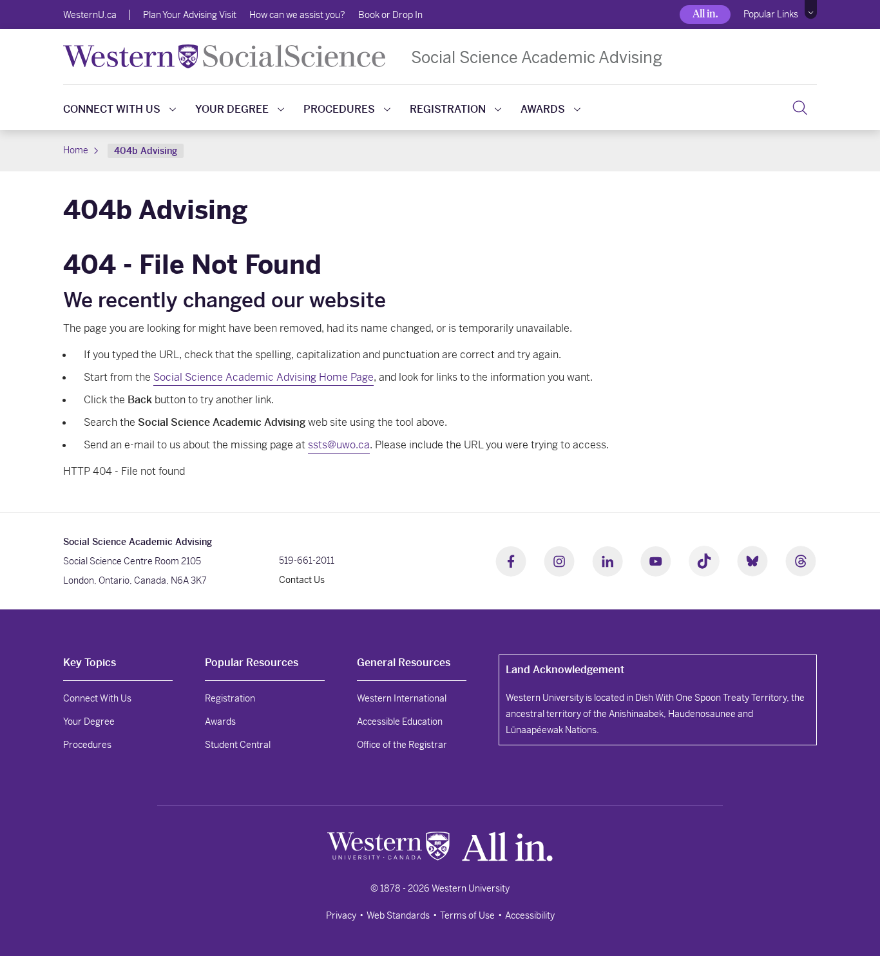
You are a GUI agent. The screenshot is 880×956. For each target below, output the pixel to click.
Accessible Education (400, 721)
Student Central (238, 744)
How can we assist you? (297, 15)
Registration (448, 109)
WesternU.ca (90, 15)
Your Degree (232, 109)
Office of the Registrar (402, 744)
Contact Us (302, 580)
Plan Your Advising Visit (189, 15)
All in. (705, 14)
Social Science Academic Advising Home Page (263, 377)
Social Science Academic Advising (536, 57)
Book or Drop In (390, 15)
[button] (811, 9)
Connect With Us (111, 109)
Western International (401, 698)
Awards (543, 109)
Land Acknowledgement (565, 669)
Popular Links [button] (770, 14)
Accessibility (530, 915)
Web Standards (398, 915)
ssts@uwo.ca (339, 445)
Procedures (339, 109)
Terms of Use (467, 915)
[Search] (800, 107)
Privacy (341, 915)
